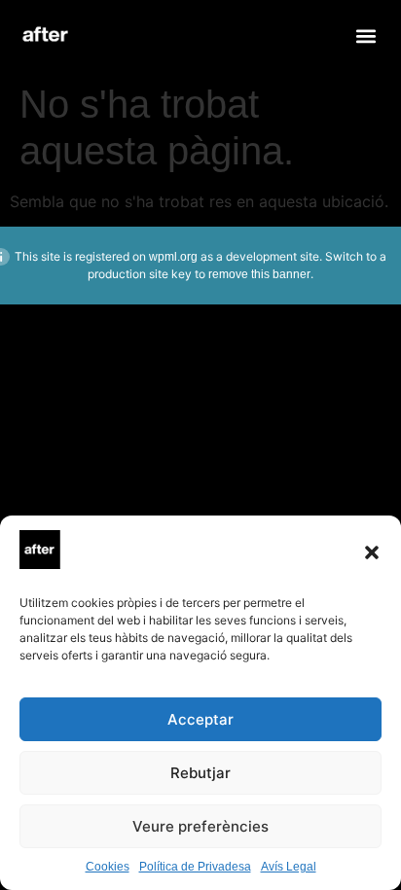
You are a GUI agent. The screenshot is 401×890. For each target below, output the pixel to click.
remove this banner (259, 274)
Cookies (107, 866)
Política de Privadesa (195, 866)
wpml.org (173, 257)
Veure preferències (200, 826)
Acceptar (200, 719)
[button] (372, 552)
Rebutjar (200, 773)
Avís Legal (288, 866)
